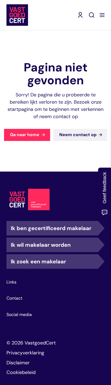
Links (11, 282)
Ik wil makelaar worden (41, 244)
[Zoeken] (91, 15)
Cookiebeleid (21, 372)
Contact (14, 298)
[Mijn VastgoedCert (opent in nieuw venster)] (80, 15)
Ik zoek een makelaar (38, 261)
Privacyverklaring (25, 353)
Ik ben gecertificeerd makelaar (51, 228)
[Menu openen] (102, 15)
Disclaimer (18, 362)
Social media (19, 314)
